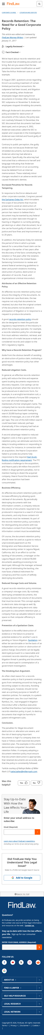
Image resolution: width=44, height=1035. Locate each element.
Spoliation (32, 640)
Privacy (13, 1025)
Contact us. (29, 925)
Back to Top (23, 894)
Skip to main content (22, 2)
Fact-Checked (12, 52)
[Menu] (3, 3)
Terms (4, 1025)
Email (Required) (11, 827)
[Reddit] (38, 962)
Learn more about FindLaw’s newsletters (19, 841)
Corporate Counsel (9, 12)
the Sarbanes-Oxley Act (12, 199)
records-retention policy (20, 319)
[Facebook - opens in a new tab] (4, 962)
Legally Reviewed (14, 46)
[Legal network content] (39, 1011)
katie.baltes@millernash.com (24, 771)
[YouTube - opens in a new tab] (12, 962)
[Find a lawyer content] (39, 987)
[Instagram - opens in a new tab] (29, 962)
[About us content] (39, 979)
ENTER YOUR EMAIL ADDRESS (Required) (19, 942)
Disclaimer (24, 1025)
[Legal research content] (39, 1003)
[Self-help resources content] (39, 995)
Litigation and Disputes (28, 12)
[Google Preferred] (4, 970)
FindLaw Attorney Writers (12, 37)
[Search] (39, 4)
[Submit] (37, 832)
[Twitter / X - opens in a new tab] (21, 962)
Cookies (35, 1025)
